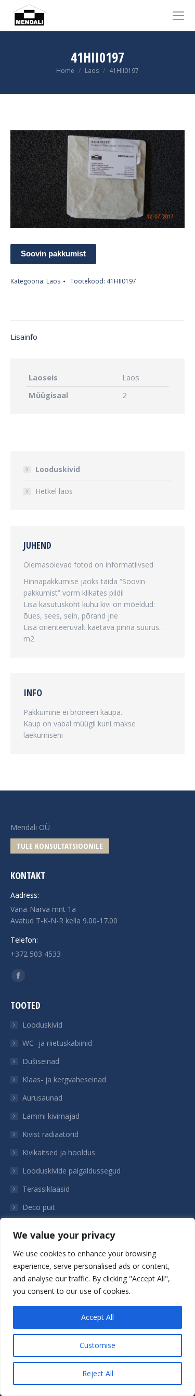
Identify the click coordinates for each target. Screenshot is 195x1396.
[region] (97, 1307)
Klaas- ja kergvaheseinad (64, 1079)
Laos (53, 281)
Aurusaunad (42, 1098)
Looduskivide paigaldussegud (71, 1171)
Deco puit (38, 1207)
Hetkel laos (54, 491)
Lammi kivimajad (51, 1116)
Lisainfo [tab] (23, 336)
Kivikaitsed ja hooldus (58, 1152)
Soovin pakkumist (53, 253)
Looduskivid (57, 469)
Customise (97, 1345)
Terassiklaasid (46, 1189)
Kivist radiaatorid (50, 1134)
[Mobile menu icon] (178, 15)
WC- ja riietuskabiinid (57, 1043)
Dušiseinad (40, 1061)
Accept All (97, 1317)
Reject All (97, 1373)
